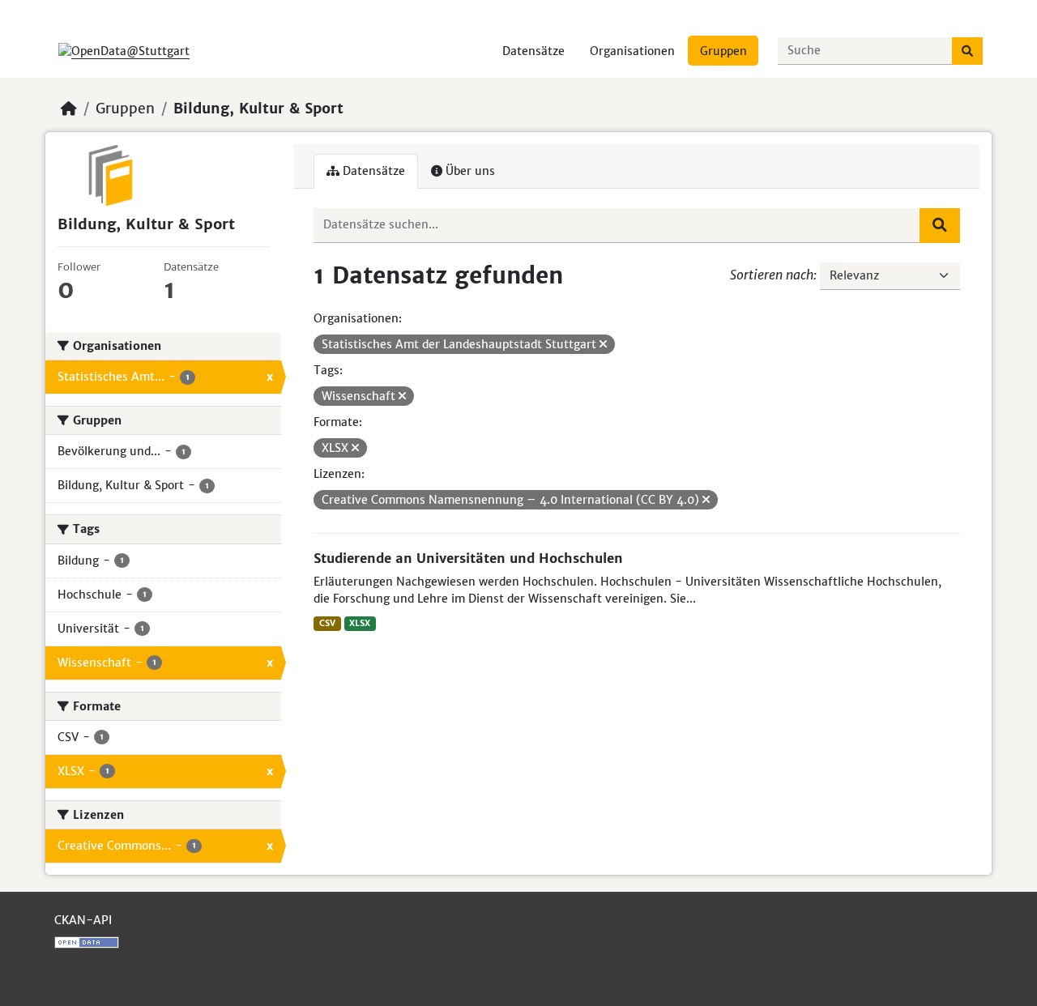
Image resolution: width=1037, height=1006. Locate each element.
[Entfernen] (603, 344)
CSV (327, 623)
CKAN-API (83, 920)
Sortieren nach (771, 274)
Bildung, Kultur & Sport (258, 108)
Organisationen (632, 51)
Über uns (468, 171)
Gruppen (723, 51)
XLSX (359, 623)
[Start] (69, 108)
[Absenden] (967, 51)
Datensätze (533, 51)
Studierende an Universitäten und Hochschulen (468, 558)
